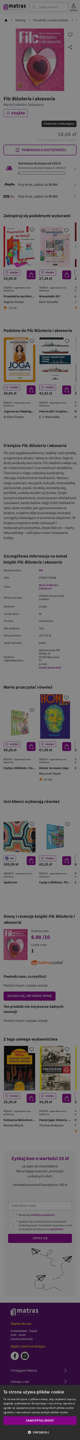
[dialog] (40, 1412)
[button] (40, 1432)
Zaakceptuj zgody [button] (40, 1420)
